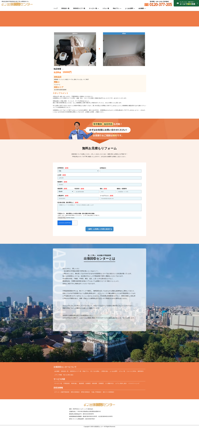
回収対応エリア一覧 (79, 8)
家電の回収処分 (85, 392)
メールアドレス (106, 195)
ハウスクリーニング (133, 383)
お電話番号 (63, 195)
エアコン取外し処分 (121, 383)
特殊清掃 (94, 383)
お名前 (62, 175)
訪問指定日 (103, 168)
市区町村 (79, 188)
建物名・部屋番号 (122, 188)
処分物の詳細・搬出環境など (68, 202)
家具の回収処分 (75, 392)
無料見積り (141, 371)
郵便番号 (62, 181)
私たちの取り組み (68, 374)
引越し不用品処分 (96, 392)
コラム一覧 (105, 8)
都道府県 (62, 188)
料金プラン (116, 8)
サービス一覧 (93, 8)
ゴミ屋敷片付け (109, 383)
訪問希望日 (63, 168)
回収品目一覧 (65, 8)
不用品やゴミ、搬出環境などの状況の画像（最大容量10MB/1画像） (79, 214)
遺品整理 (81, 383)
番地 (103, 188)
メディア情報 (58, 374)
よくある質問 (129, 8)
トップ (56, 8)
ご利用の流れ (104, 371)
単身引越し (74, 383)
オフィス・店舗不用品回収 (61, 392)
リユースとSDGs (131, 371)
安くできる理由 (94, 371)
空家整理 (101, 383)
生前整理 (88, 383)
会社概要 (141, 8)
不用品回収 (66, 383)
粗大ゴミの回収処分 (108, 392)
